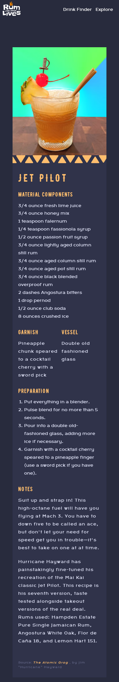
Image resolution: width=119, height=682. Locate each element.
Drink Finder (77, 9)
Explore (104, 9)
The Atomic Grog (51, 662)
